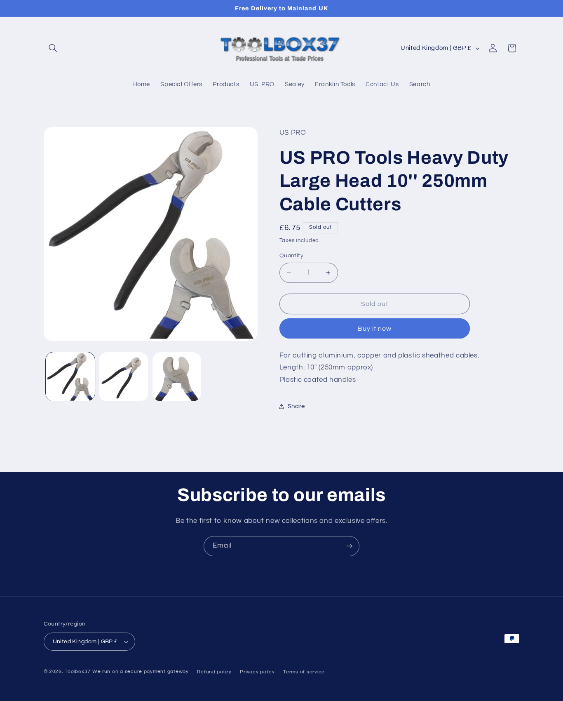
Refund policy (214, 672)
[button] (53, 48)
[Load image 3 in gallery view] (177, 376)
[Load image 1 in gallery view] (70, 376)
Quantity (291, 256)
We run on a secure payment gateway (140, 671)
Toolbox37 (78, 671)
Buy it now (375, 328)
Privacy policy (257, 672)
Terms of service (304, 672)
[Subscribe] (349, 546)
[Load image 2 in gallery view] (123, 376)
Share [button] (296, 406)
